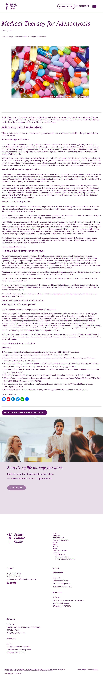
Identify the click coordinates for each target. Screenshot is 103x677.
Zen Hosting (95, 669)
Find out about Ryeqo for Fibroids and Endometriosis (23, 300)
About (55, 542)
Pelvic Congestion (61, 540)
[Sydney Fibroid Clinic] (11, 6)
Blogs (55, 546)
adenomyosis (23, 117)
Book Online (66, 6)
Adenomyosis (58, 538)
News (55, 548)
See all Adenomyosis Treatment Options (18, 343)
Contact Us (16, 488)
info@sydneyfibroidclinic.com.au (22, 579)
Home (3, 37)
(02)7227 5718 (15, 573)
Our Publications (60, 551)
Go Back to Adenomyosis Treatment (24, 412)
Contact (56, 553)
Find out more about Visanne (13, 247)
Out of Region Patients (65, 559)
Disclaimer (10, 673)
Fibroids (56, 536)
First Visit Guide (62, 557)
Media (55, 544)
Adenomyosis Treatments (15, 37)
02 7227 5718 (84, 6)
